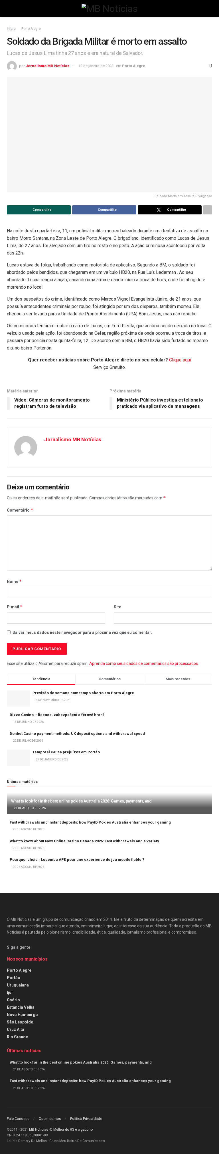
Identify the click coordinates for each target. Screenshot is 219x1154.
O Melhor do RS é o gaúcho (71, 1130)
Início (11, 29)
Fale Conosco (18, 1118)
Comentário (20, 510)
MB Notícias (38, 1130)
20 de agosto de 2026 (28, 866)
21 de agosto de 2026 (29, 808)
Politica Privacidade (86, 1118)
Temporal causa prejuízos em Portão (66, 752)
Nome (14, 581)
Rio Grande (17, 1037)
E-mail (15, 606)
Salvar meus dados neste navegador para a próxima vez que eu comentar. (82, 632)
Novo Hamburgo (22, 1014)
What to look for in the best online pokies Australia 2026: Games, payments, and (81, 801)
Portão (13, 977)
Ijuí (10, 992)
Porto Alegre (31, 29)
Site (117, 607)
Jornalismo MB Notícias (47, 66)
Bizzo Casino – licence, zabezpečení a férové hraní (57, 715)
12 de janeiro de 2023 (95, 66)
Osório (13, 1000)
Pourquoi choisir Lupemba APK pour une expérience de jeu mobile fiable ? (77, 859)
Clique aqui (180, 360)
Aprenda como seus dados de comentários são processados (143, 663)
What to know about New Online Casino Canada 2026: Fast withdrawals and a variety (84, 841)
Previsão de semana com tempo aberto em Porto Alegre (83, 693)
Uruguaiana (18, 985)
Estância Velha (21, 1007)
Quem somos (50, 1118)
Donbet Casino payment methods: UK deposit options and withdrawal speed (77, 733)
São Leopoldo (20, 1022)
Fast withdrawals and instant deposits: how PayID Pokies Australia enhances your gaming (90, 822)
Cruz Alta (15, 1029)
